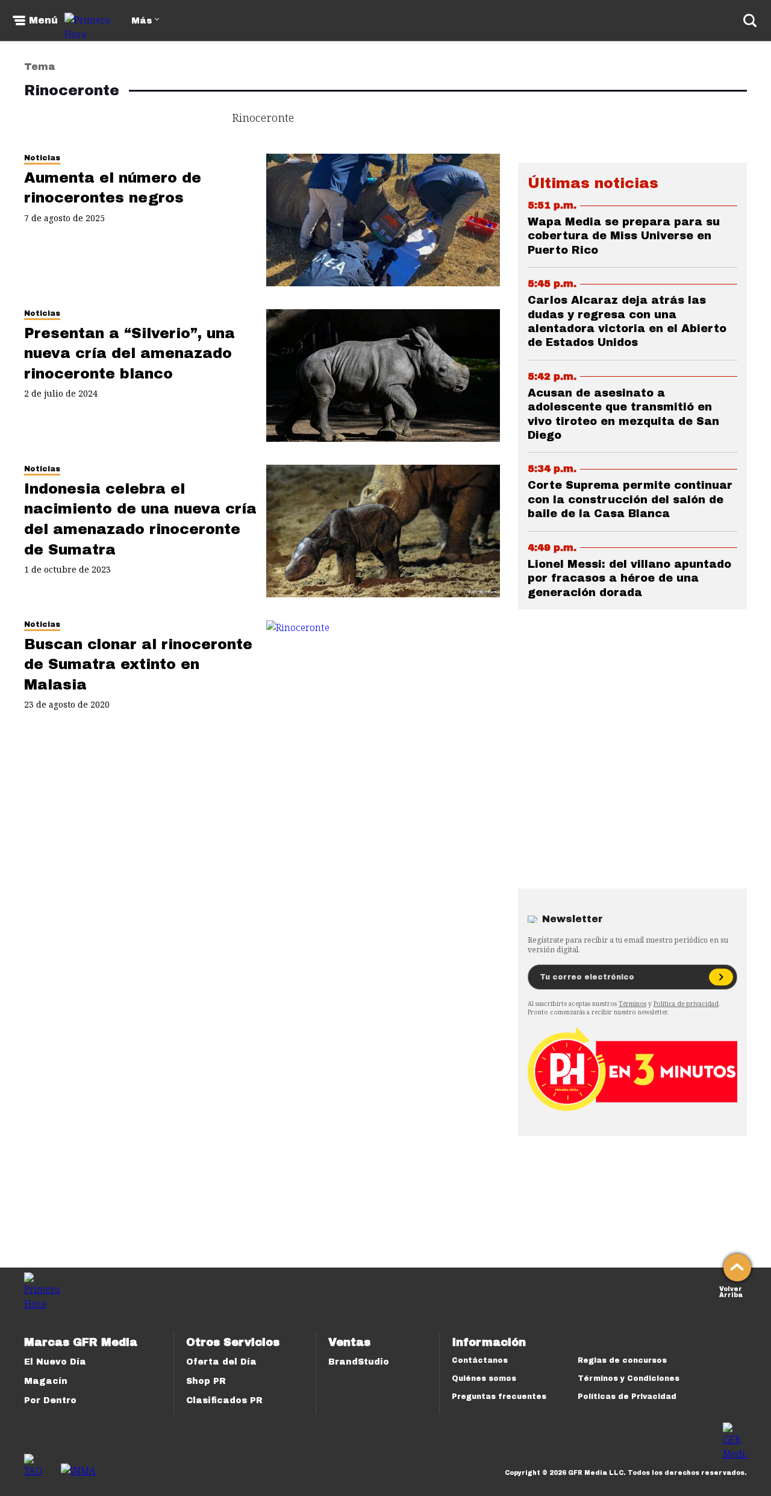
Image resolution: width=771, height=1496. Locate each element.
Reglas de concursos (622, 1360)
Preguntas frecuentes (499, 1396)
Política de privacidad (686, 1003)
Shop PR (206, 1381)
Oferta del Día (221, 1361)
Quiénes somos (484, 1378)
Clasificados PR (224, 1400)
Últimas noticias (593, 183)
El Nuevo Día (55, 1361)
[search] (750, 20)
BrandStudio (358, 1361)
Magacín (45, 1381)
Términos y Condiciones (628, 1378)
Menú (43, 20)
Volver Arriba (731, 1291)
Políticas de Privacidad (627, 1396)
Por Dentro (50, 1400)
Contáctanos (480, 1360)
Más (141, 20)
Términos (632, 1003)
